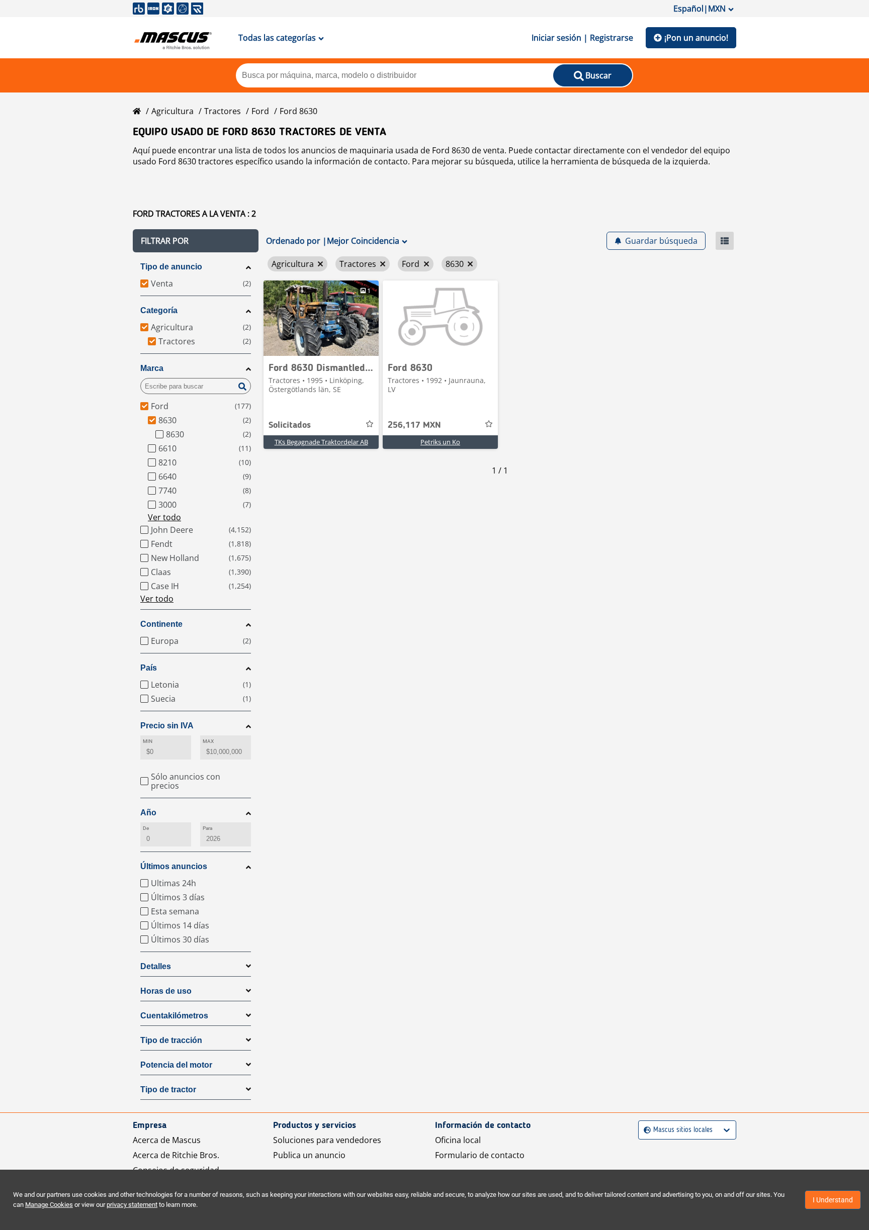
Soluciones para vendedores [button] (327, 1140)
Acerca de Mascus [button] (167, 1140)
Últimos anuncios (173, 866)
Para (207, 828)
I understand (833, 1200)
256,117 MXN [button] (414, 425)
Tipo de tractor (168, 1089)
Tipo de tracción (171, 1040)
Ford (260, 111)
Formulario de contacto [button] (480, 1155)
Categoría (159, 310)
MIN (147, 741)
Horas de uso (166, 991)
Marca (151, 368)
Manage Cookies (49, 1204)
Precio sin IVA (167, 725)
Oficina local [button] (458, 1140)
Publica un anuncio (309, 1155)
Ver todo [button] (164, 517)
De (146, 828)
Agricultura (172, 111)
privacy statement (132, 1204)
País (148, 668)
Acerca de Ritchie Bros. (176, 1155)
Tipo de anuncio (171, 266)
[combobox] (645, 1130)
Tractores (222, 111)
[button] (195, 240)
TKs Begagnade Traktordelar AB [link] (321, 441)
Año (148, 812)
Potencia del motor (176, 1065)
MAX (208, 741)
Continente (161, 624)
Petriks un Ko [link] (440, 441)
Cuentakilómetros (174, 1015)
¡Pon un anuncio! (696, 37)
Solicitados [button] (290, 425)
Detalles (155, 966)
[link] (321, 318)
